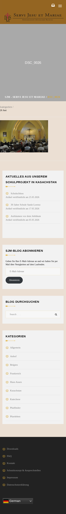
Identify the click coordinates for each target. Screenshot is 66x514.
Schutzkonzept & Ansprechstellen (24, 470)
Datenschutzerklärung (18, 484)
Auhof (13, 356)
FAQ (9, 456)
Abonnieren (14, 280)
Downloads (12, 449)
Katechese (15, 399)
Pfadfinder (15, 408)
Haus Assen (16, 382)
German (14, 501)
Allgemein (15, 347)
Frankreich (15, 373)
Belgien (14, 365)
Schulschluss (17, 193)
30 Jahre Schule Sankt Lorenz (26, 204)
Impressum (12, 477)
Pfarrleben (15, 416)
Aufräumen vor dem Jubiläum (26, 216)
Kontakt (11, 463)
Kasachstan (15, 390)
